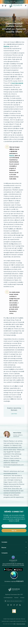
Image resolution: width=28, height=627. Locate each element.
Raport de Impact (21, 623)
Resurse (3, 547)
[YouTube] (11, 605)
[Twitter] (17, 605)
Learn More (14, 413)
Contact (22, 597)
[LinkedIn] (20, 605)
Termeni (16, 597)
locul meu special (17, 83)
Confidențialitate (8, 597)
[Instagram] (8, 605)
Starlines (6, 46)
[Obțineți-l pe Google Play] (8, 569)
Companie (4, 553)
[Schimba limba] (2, 5)
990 (14, 623)
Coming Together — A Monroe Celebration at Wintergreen (14, 2)
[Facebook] (14, 605)
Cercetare (4, 542)
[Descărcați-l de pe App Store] (18, 569)
